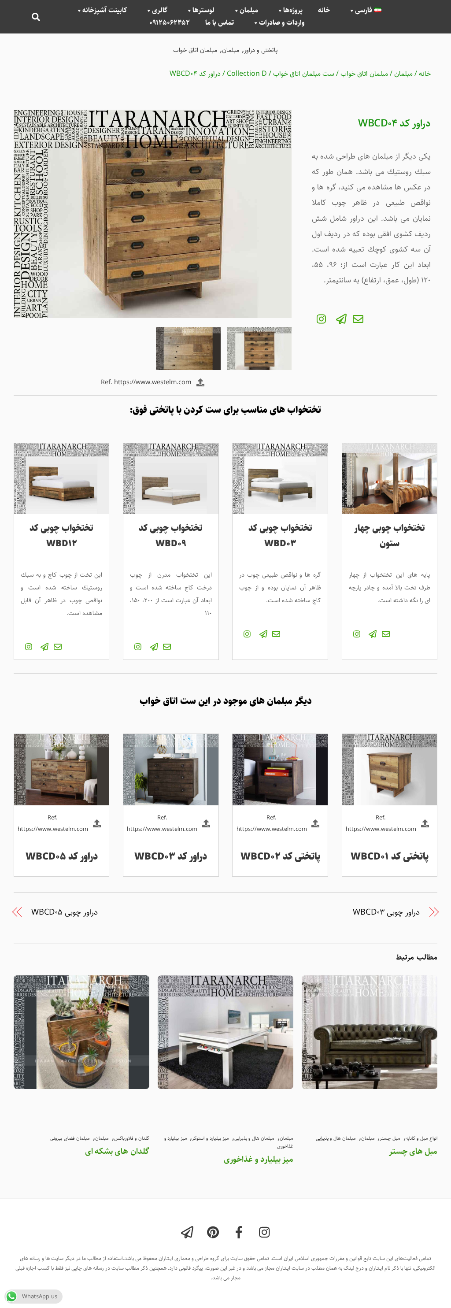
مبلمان (249, 10)
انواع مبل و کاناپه (422, 1138)
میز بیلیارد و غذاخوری (258, 1159)
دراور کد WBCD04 (195, 73)
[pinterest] (215, 1233)
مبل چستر (390, 1138)
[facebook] (241, 1233)
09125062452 (169, 23)
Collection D (247, 73)
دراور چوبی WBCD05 (64, 912)
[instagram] (267, 1233)
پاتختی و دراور (261, 50)
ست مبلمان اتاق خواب (303, 73)
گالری (159, 10)
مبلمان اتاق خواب (195, 50)
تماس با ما (219, 23)
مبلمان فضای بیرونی (70, 1138)
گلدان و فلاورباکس (131, 1138)
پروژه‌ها (293, 10)
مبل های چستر (413, 1151)
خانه (324, 10)
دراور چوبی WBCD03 (386, 912)
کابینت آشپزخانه (104, 10)
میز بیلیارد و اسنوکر (210, 1138)
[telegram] (189, 1233)
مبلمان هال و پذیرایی (254, 1138)
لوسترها (203, 10)
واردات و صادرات (281, 23)
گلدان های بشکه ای (117, 1151)
